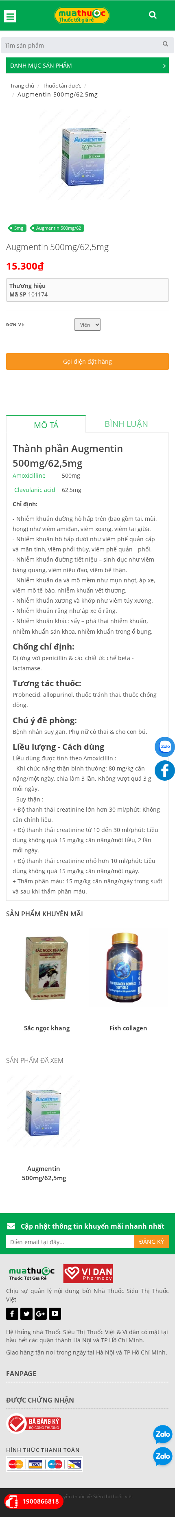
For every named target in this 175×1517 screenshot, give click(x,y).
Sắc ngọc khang (47, 1028)
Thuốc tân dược (62, 85)
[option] (84, 154)
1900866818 (40, 1501)
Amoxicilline (29, 475)
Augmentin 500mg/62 (58, 228)
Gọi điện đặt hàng (87, 361)
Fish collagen (128, 1028)
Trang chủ (22, 85)
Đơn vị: (15, 324)
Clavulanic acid (34, 490)
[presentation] (46, 425)
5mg (18, 228)
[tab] (46, 424)
